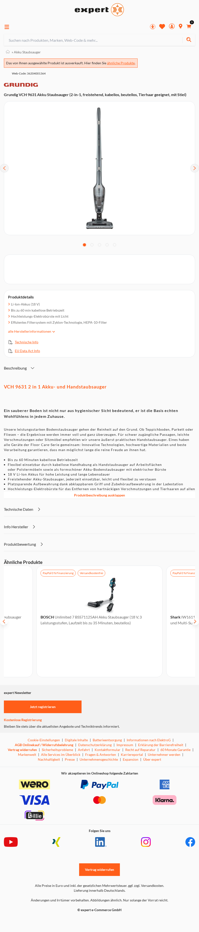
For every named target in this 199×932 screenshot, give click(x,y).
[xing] (56, 842)
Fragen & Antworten (100, 754)
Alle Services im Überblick (60, 754)
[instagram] (146, 842)
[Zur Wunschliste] (162, 26)
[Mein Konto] (172, 26)
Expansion (130, 759)
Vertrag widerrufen (22, 750)
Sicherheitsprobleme (57, 750)
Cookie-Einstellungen (44, 740)
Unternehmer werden (164, 754)
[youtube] (11, 842)
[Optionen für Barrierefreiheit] (152, 26)
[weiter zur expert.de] (23, 920)
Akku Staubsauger (26, 52)
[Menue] (7, 27)
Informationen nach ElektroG (149, 740)
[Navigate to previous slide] (4, 621)
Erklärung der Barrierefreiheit (160, 745)
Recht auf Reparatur (140, 750)
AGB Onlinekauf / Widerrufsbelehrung (44, 745)
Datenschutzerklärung (95, 745)
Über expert (152, 759)
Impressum (124, 745)
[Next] (194, 168)
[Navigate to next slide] (195, 621)
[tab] (84, 244)
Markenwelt (27, 754)
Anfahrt (84, 750)
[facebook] (190, 842)
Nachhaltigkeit (49, 759)
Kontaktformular (107, 750)
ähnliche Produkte (121, 63)
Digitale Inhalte (76, 740)
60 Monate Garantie (175, 750)
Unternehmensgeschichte (99, 759)
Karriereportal (132, 754)
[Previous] (4, 168)
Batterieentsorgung (107, 740)
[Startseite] (8, 52)
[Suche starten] (188, 40)
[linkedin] (101, 842)
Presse (70, 759)
